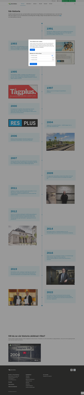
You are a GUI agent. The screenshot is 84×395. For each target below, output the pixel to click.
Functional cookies (34, 57)
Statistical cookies (34, 59)
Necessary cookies (34, 55)
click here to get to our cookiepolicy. (38, 47)
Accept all (32, 49)
